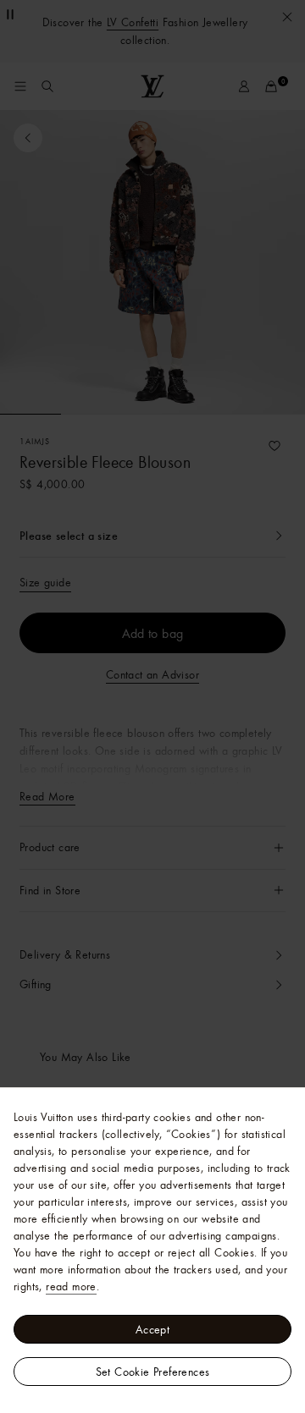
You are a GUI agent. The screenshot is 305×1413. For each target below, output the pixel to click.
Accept (152, 1329)
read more (71, 1286)
